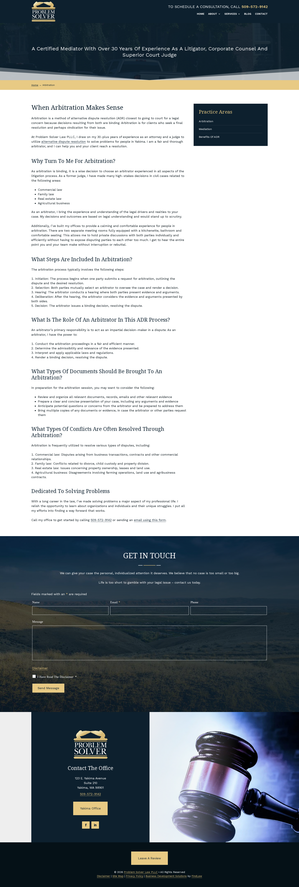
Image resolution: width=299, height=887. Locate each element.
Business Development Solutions (166, 876)
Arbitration (206, 121)
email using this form (150, 520)
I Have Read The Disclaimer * (57, 677)
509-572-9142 (255, 7)
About (212, 14)
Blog (247, 14)
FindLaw (197, 876)
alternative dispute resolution (63, 141)
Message (37, 621)
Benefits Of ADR (209, 136)
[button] (295, 861)
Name (36, 602)
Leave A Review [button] (149, 858)
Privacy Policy (134, 876)
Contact (261, 14)
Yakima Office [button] (90, 808)
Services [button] (230, 14)
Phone (194, 602)
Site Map (118, 876)
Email (115, 602)
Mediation (205, 129)
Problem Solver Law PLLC (141, 872)
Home (200, 14)
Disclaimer (40, 668)
